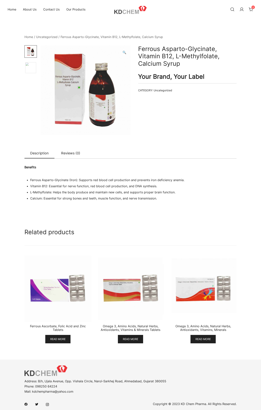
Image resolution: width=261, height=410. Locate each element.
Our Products (75, 9)
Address (30, 381)
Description (39, 153)
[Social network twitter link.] (36, 404)
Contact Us (51, 9)
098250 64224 (46, 386)
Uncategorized (47, 37)
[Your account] (241, 9)
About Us (29, 9)
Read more (58, 339)
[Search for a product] (232, 9)
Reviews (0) (70, 153)
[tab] (39, 153)
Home (12, 9)
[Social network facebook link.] (26, 404)
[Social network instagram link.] (47, 404)
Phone (28, 386)
